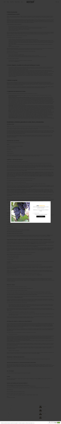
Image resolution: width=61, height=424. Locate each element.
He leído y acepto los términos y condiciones (41, 214)
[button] (54, 422)
